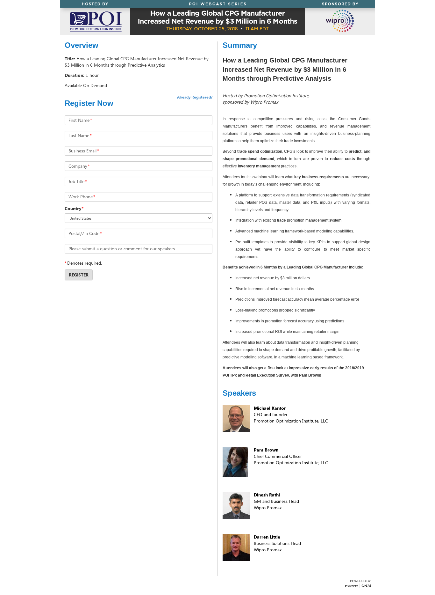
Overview (81, 45)
